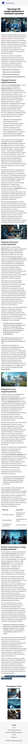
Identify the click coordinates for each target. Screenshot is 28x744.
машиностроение (6, 38)
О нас (14, 727)
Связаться (14, 737)
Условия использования (14, 730)
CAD (3, 678)
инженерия (8, 678)
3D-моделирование (10, 676)
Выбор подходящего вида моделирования (13, 76)
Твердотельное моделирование (10, 69)
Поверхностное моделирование (10, 74)
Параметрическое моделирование (11, 72)
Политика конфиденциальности (14, 732)
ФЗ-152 (14, 734)
